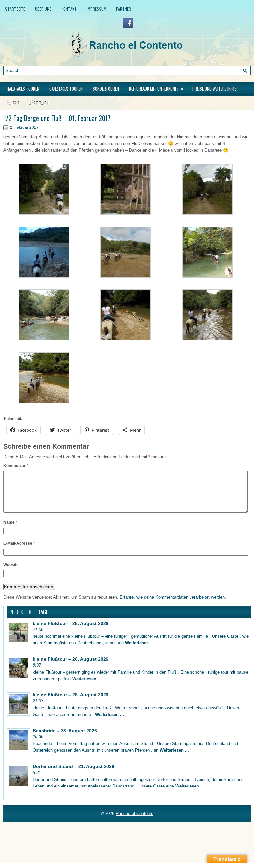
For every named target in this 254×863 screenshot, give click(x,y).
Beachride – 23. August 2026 (65, 730)
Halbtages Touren (23, 88)
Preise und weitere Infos (214, 88)
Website (11, 564)
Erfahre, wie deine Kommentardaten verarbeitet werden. (173, 597)
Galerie (13, 102)
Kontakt (69, 9)
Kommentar (15, 465)
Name (10, 522)
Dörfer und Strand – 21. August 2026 (73, 766)
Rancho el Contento (134, 813)
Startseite (15, 9)
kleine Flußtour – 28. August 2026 (70, 623)
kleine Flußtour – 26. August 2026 (70, 659)
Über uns (43, 9)
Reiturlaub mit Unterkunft (156, 88)
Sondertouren (106, 88)
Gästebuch (39, 102)
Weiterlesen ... (139, 642)
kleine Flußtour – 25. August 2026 (70, 694)
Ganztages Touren (66, 88)
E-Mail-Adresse (19, 543)
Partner (123, 9)
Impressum (96, 9)
